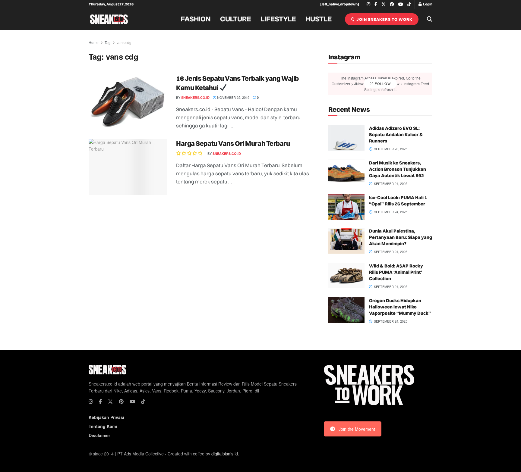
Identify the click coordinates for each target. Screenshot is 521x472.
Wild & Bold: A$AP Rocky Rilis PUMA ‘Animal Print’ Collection (396, 272)
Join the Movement (357, 429)
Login (427, 4)
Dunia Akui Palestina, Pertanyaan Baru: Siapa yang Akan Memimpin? (400, 237)
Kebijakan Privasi (106, 417)
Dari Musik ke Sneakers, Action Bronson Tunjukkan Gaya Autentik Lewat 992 (397, 169)
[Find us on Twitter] (383, 4)
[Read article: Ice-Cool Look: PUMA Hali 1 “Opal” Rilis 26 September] (346, 207)
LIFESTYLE (278, 19)
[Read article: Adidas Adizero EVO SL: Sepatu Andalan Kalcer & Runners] (346, 138)
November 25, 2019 (232, 97)
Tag (108, 42)
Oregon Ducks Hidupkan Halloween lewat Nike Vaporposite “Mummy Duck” (400, 307)
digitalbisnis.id (224, 454)
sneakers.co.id (195, 97)
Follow (382, 83)
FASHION (195, 19)
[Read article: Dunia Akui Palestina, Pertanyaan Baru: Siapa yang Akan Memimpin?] (346, 241)
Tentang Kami (103, 426)
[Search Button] (429, 19)
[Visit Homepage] (109, 19)
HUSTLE (318, 19)
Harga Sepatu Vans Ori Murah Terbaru (233, 143)
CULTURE (235, 19)
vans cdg (124, 42)
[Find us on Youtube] (400, 4)
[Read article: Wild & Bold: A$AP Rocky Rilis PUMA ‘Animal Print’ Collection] (346, 276)
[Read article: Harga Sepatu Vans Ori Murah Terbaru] (128, 167)
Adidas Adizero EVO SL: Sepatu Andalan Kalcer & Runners (396, 134)
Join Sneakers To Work (383, 19)
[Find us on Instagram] (368, 4)
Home (94, 42)
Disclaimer (99, 435)
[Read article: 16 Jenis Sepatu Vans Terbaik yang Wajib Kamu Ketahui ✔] (128, 102)
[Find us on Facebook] (375, 4)
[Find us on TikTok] (409, 4)
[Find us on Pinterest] (392, 4)
